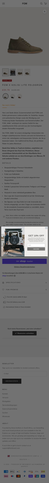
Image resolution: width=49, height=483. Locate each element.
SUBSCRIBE (36, 249)
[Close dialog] (46, 228)
